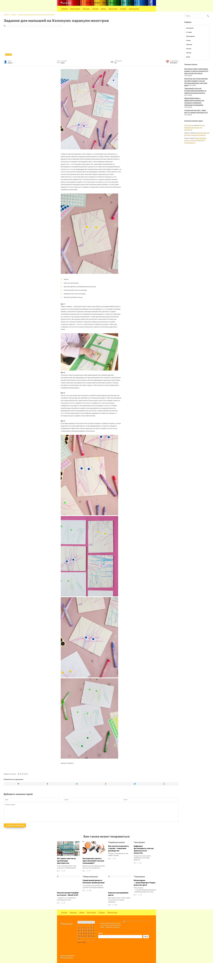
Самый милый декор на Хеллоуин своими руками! (94, 881)
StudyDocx (188, 125)
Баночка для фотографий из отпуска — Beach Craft (67, 894)
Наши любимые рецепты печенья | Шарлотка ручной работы (195, 140)
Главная (64, 9)
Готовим (122, 3)
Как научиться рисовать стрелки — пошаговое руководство (118, 848)
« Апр (85, 945)
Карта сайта (75, 9)
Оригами (97, 3)
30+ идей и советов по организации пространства (66, 860)
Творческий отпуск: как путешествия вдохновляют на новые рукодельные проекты (195, 91)
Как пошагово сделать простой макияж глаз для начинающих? (93, 860)
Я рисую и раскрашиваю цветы (118, 894)
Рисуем (88, 3)
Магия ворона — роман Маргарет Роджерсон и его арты (144, 882)
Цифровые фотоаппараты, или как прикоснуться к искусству (144, 849)
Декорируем (132, 3)
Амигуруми (113, 3)
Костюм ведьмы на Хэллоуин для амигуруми (194, 127)
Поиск (100, 933)
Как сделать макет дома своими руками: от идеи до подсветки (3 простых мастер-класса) (196, 71)
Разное (188, 48)
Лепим (104, 3)
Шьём (188, 57)
